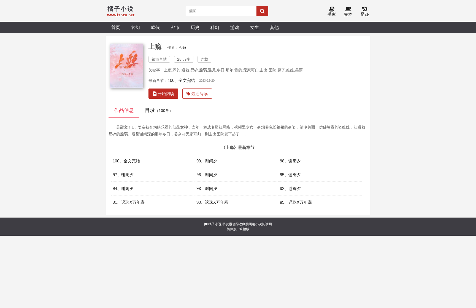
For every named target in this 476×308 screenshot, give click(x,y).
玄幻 (135, 27)
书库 (332, 14)
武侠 (155, 27)
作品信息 (124, 110)
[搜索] (262, 11)
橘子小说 (214, 224)
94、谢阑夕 (123, 188)
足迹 (365, 14)
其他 (274, 27)
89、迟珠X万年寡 (296, 202)
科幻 (214, 27)
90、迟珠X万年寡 (212, 202)
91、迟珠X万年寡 (129, 202)
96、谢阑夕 (206, 174)
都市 (175, 27)
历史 (195, 27)
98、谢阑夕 (290, 161)
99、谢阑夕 (206, 161)
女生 (254, 27)
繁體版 (244, 229)
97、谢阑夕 (123, 174)
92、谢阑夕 (290, 188)
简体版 (232, 229)
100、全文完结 (181, 80)
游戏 (234, 27)
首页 (115, 27)
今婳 (182, 47)
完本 (348, 14)
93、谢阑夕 (206, 188)
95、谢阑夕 (290, 174)
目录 (159, 110)
